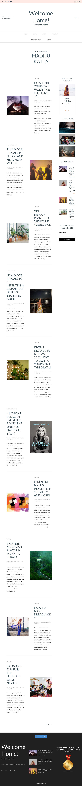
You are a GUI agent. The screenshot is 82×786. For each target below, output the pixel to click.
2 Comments (37, 102)
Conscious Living (36, 39)
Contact (49, 39)
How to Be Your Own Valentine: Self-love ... (71, 171)
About (35, 34)
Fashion (44, 34)
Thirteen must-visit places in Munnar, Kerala (14, 550)
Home (25, 34)
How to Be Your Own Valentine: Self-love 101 (42, 89)
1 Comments (10, 304)
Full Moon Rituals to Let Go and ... (72, 201)
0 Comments (10, 168)
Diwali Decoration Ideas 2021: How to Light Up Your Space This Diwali (42, 357)
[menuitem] (77, 1)
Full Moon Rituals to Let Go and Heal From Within (15, 156)
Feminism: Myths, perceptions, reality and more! (42, 488)
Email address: (62, 232)
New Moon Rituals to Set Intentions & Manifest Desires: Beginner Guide (15, 287)
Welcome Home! (41, 16)
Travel (9, 539)
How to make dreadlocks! (42, 612)
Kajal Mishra (67, 100)
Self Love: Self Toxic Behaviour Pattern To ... (72, 186)
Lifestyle (54, 34)
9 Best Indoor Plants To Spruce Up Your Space (42, 217)
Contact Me (77, 1)
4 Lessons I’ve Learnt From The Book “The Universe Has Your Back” (15, 423)
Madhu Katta (47, 100)
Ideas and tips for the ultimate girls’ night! (14, 674)
